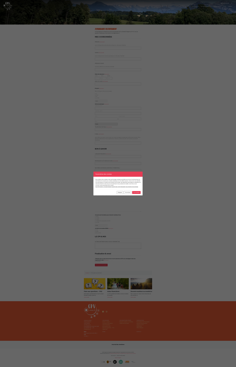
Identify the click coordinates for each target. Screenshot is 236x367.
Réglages (120, 192)
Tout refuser (127, 192)
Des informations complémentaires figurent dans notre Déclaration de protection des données (116, 186)
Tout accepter (136, 192)
